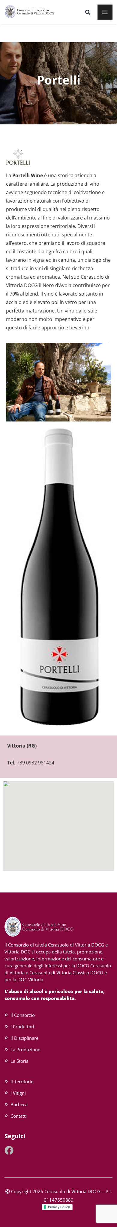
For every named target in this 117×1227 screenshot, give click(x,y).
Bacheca (19, 1104)
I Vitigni (18, 1093)
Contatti (18, 1116)
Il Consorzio (22, 1015)
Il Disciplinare (24, 1038)
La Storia (19, 1061)
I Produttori (22, 1027)
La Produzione (25, 1049)
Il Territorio (22, 1081)
